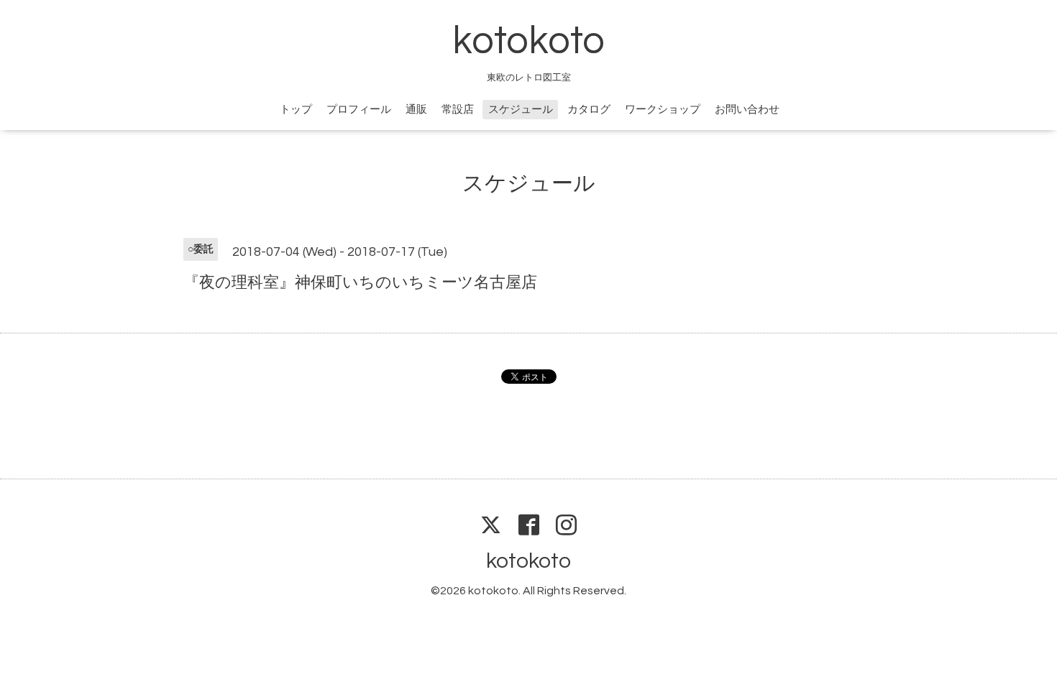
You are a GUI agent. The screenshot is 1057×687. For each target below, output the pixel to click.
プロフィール (358, 109)
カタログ (588, 109)
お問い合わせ (747, 109)
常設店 (457, 109)
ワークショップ (662, 109)
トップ (296, 109)
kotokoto (528, 41)
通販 (416, 109)
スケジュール (520, 109)
